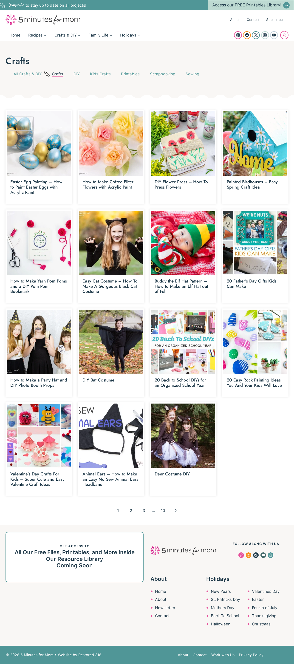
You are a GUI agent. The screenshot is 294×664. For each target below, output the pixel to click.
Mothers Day (222, 607)
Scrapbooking (162, 74)
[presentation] (39, 143)
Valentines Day (266, 591)
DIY (77, 74)
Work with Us (223, 655)
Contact (253, 19)
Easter (258, 599)
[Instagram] (265, 35)
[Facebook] (247, 35)
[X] (256, 35)
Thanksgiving (264, 615)
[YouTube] (274, 35)
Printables (130, 74)
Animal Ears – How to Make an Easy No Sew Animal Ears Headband (110, 479)
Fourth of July (264, 607)
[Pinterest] (238, 35)
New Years (221, 591)
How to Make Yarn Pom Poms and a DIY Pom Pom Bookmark (38, 286)
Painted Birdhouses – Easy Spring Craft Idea (252, 184)
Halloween (220, 624)
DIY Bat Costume (98, 380)
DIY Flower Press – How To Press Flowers (181, 184)
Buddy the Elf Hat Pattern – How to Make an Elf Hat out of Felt (181, 286)
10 (163, 510)
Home (14, 35)
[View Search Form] (284, 35)
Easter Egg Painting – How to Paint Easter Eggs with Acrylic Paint (36, 187)
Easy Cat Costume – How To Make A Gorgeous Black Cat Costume (110, 286)
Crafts (57, 74)
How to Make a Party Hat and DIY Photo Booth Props (38, 382)
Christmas (261, 624)
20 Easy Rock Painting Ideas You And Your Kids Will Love (254, 382)
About (235, 19)
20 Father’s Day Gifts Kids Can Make (252, 283)
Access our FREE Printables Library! (246, 5)
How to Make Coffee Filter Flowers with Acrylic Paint (107, 184)
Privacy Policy (251, 655)
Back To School (225, 615)
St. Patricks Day (225, 599)
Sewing (192, 74)
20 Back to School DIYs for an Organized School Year (180, 382)
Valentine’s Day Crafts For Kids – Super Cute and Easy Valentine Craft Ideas (37, 479)
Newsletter (165, 607)
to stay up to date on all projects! (47, 5)
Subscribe (274, 19)
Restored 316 (89, 655)
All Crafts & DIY (28, 74)
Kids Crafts (100, 74)
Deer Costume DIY (172, 474)
